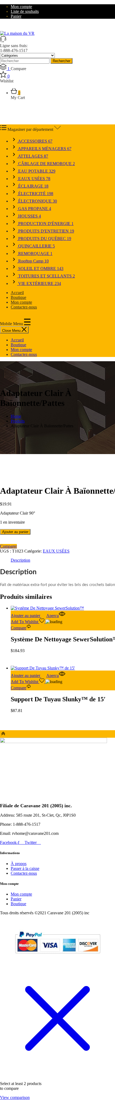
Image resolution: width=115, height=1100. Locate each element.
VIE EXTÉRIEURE (39, 283)
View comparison (15, 1097)
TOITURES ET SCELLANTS (46, 276)
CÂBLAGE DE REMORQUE (46, 163)
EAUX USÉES (33, 178)
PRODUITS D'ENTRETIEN (45, 231)
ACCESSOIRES (34, 141)
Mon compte (21, 6)
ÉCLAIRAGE (32, 186)
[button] (28, 615)
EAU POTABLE (36, 171)
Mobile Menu (12, 323)
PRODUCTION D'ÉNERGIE (45, 223)
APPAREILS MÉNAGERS (44, 148)
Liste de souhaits (25, 11)
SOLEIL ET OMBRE (40, 268)
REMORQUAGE (34, 253)
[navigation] (57, 347)
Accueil (17, 292)
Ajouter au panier (15, 532)
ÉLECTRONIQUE (37, 201)
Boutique (18, 297)
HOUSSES (29, 216)
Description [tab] (20, 560)
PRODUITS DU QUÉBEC (44, 238)
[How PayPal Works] (57, 955)
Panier (16, 16)
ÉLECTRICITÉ (35, 193)
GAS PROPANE (34, 208)
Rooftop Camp (33, 261)
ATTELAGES (32, 156)
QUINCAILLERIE (36, 246)
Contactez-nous (24, 307)
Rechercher (61, 61)
